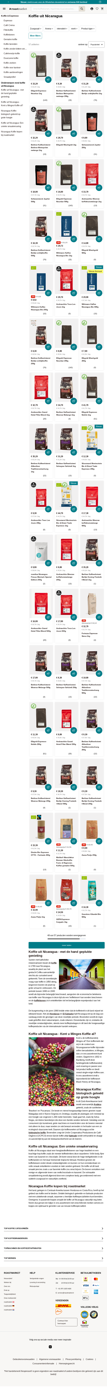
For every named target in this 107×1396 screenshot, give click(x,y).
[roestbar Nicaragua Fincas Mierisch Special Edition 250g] (41, 549)
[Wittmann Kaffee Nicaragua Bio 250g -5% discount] (41, 279)
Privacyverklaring (73, 1359)
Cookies (89, 1359)
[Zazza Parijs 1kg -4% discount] (41, 889)
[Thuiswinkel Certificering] (85, 1327)
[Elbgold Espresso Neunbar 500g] (66, 174)
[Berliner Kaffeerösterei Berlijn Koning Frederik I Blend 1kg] (92, 549)
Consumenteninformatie (43, 1363)
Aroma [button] (48, 29)
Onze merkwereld (10, 1298)
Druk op (6, 1290)
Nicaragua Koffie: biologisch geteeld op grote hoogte (10, 114)
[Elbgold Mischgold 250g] (92, 333)
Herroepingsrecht (67, 1363)
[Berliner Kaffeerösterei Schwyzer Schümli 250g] (66, 660)
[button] (96, 44)
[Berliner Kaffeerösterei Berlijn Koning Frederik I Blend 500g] (66, 773)
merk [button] (73, 29)
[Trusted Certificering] (94, 1318)
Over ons (7, 1286)
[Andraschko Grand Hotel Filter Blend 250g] (66, 716)
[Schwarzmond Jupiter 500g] (41, 174)
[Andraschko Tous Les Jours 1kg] (66, 279)
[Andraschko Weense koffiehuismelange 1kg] (92, 174)
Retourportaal (34, 1286)
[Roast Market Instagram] (50, 1349)
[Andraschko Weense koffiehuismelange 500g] (92, 495)
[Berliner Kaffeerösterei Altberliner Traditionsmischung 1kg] (41, 438)
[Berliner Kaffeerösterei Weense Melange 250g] (41, 773)
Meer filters (35, 36)
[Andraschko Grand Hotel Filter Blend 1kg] (41, 387)
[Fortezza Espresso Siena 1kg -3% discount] (92, 603)
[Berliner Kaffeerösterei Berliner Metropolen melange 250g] (66, 66)
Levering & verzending (37, 1282)
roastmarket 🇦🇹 (9, 1302)
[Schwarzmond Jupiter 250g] (92, 120)
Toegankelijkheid (10, 1294)
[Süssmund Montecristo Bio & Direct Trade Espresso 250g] (92, 438)
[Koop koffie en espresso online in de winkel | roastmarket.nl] (18, 9)
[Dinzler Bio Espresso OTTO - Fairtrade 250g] (41, 827)
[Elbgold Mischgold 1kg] (66, 120)
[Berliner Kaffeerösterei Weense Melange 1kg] (66, 387)
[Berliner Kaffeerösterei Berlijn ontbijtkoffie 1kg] (92, 66)
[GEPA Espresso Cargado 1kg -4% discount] (66, 889)
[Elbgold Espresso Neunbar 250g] (66, 333)
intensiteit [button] (61, 29)
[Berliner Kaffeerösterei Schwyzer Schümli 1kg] (66, 438)
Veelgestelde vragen (37, 1278)
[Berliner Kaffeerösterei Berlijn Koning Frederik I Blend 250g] (92, 773)
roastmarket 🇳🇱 (9, 1310)
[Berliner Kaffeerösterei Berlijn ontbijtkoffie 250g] (41, 333)
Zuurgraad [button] (35, 29)
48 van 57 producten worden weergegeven (66, 935)
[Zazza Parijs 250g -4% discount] (92, 827)
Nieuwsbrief (8, 1278)
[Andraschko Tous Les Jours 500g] (66, 603)
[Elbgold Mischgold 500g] (92, 225)
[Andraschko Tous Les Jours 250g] (41, 495)
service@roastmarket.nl (66, 1293)
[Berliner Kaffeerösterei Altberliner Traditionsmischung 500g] (92, 660)
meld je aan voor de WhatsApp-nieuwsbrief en (54, 2)
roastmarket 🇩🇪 (9, 1306)
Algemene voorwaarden (50, 1359)
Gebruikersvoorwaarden (24, 1359)
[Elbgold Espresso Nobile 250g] (41, 716)
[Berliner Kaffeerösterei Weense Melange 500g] (41, 660)
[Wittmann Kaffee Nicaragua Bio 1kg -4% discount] (66, 225)
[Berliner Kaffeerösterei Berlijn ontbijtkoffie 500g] (41, 225)
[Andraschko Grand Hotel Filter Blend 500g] (41, 603)
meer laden (66, 945)
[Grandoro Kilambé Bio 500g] (92, 889)
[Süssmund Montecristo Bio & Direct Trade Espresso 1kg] (66, 495)
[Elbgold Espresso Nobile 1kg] (92, 387)
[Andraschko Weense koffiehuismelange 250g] (66, 549)
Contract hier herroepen (63, 1322)
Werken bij (7, 1282)
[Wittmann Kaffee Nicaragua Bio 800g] (92, 279)
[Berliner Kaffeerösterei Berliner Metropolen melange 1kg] (41, 120)
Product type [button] (87, 29)
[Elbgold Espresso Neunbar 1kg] (41, 66)
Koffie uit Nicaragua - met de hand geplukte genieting (12, 93)
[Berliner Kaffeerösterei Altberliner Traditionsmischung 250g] (92, 716)
